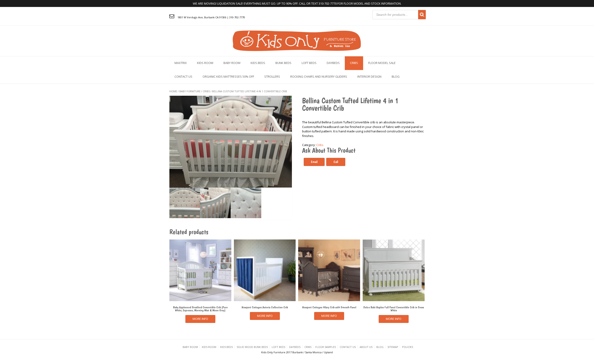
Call (335, 162)
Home (173, 91)
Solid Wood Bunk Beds (252, 346)
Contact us (183, 76)
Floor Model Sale (382, 63)
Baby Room (231, 63)
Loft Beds (309, 63)
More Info (200, 319)
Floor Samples (325, 346)
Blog (396, 76)
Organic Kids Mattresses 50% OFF (228, 76)
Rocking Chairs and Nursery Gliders (318, 76)
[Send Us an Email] (171, 16)
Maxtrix (180, 63)
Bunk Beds (283, 63)
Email (314, 162)
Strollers (272, 76)
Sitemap (392, 346)
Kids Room (205, 63)
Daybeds (333, 63)
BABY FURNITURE (189, 91)
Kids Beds (258, 63)
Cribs (354, 63)
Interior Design (369, 76)
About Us (366, 346)
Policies (407, 346)
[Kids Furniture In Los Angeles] (297, 40)
